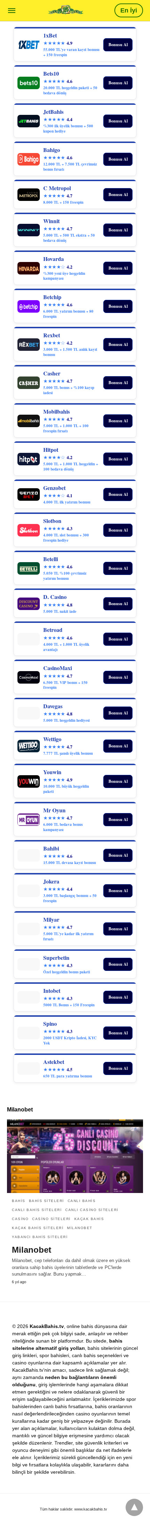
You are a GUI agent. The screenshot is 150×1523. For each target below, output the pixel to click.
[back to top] (134, 1507)
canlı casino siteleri (92, 1210)
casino (20, 1219)
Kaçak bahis (89, 1219)
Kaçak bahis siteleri (37, 1228)
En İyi (128, 10)
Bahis (18, 1201)
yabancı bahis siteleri (40, 1237)
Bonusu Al (118, 45)
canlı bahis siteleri (37, 1210)
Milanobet (79, 1228)
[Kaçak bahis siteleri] (65, 10)
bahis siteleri (46, 1201)
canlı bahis (82, 1201)
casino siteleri (51, 1219)
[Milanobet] (75, 1156)
